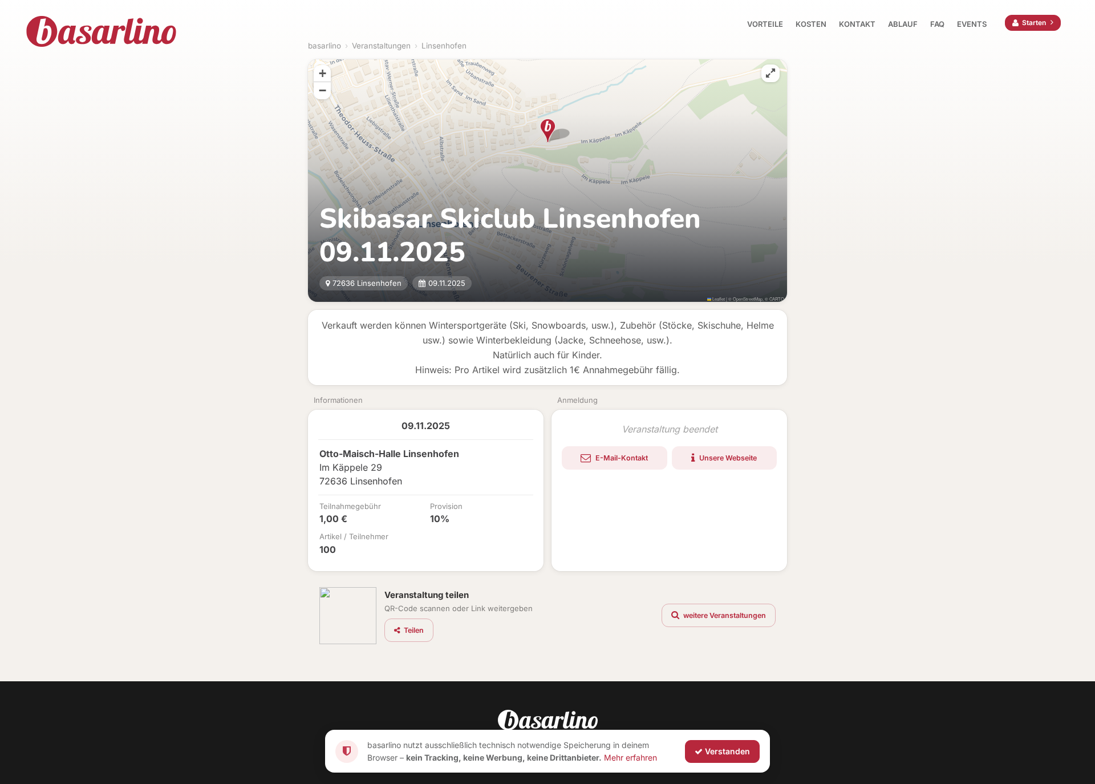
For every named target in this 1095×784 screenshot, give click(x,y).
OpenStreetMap (748, 299)
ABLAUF (903, 24)
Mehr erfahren (630, 757)
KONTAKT (857, 24)
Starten (1034, 22)
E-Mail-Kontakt (621, 458)
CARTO (776, 299)
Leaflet (718, 299)
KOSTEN (811, 24)
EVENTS (972, 24)
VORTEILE (765, 24)
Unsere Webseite (727, 458)
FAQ (937, 24)
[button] (547, 131)
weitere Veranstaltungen (724, 615)
